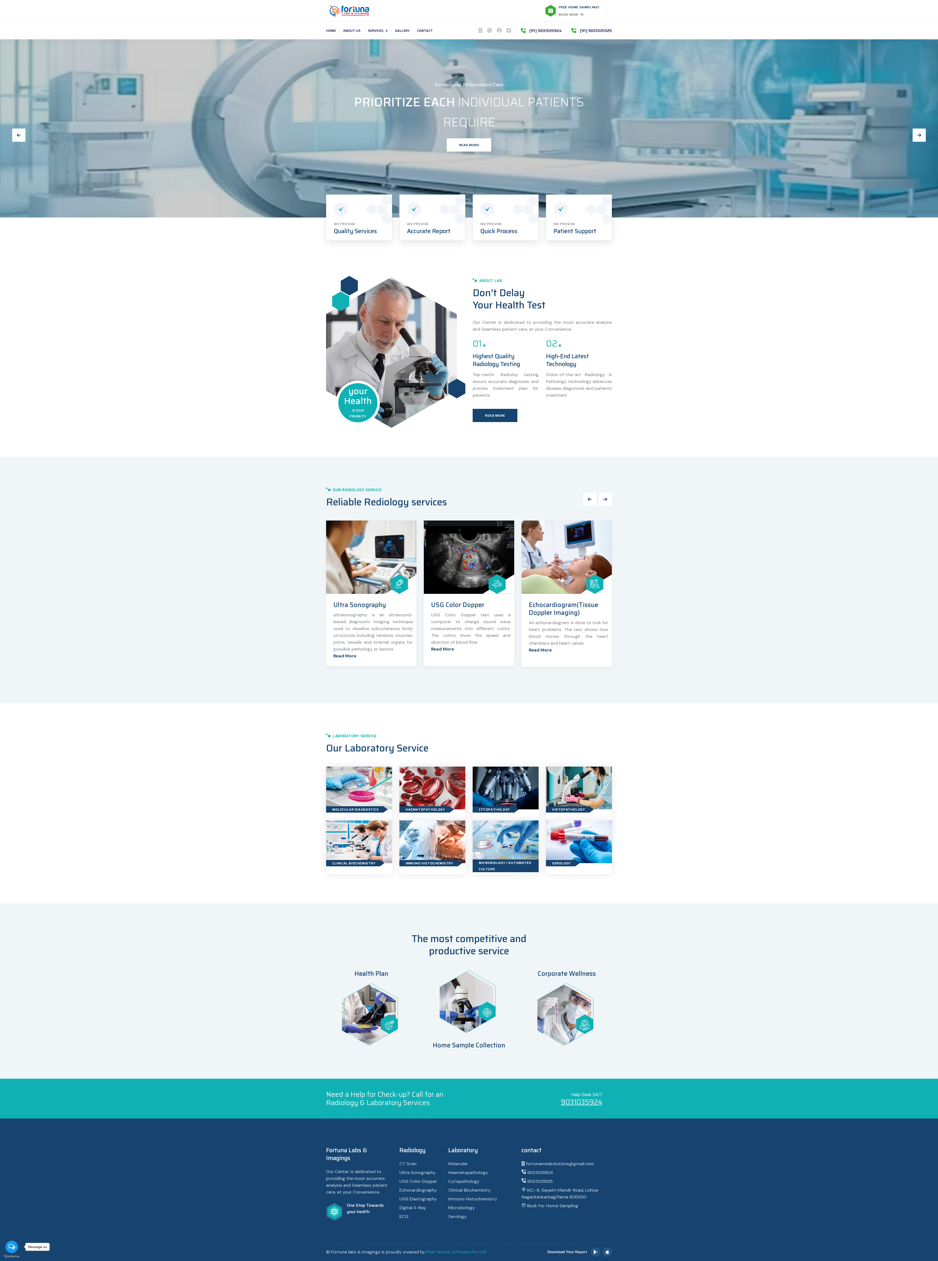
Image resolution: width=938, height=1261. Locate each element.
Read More (469, 134)
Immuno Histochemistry (429, 863)
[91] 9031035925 (596, 30)
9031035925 (539, 1181)
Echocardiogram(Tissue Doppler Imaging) (368, 609)
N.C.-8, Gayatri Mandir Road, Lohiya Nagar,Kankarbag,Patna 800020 (560, 1193)
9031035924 (581, 1102)
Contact (425, 30)
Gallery (402, 30)
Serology (561, 863)
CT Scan (407, 1164)
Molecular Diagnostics (355, 809)
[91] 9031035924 (545, 30)
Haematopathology (425, 809)
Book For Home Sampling (552, 1206)
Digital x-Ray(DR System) (567, 605)
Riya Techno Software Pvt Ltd (456, 1252)
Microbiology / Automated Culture (505, 866)
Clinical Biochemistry (353, 863)
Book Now (568, 14)
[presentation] (18, 135)
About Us (352, 30)
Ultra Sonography (417, 1172)
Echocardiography (418, 1190)
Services (376, 30)
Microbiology (461, 1208)
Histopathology (568, 809)
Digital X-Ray (412, 1208)
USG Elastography (458, 605)
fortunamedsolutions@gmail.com (559, 1164)
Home (331, 30)
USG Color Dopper (418, 1181)
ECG (403, 1216)
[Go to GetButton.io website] (12, 1256)
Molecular (458, 1164)
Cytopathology (494, 809)
